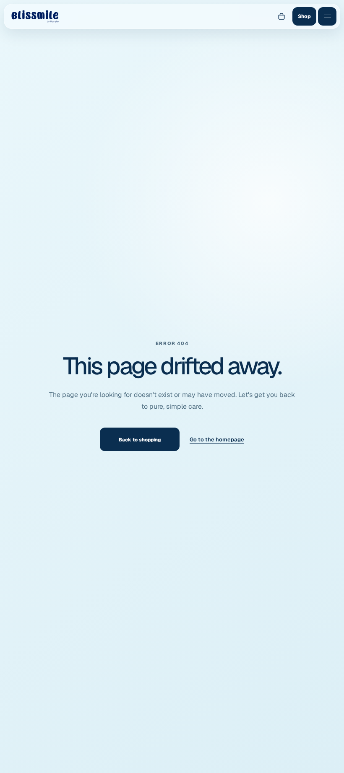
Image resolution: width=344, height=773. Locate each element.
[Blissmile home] (35, 16)
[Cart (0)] (281, 16)
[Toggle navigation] (327, 16)
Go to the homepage (217, 439)
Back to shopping (140, 439)
